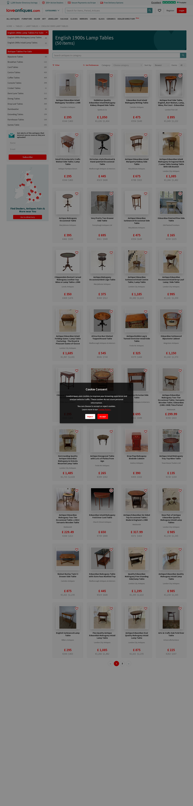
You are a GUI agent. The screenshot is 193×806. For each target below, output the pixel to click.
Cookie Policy (104, 409)
